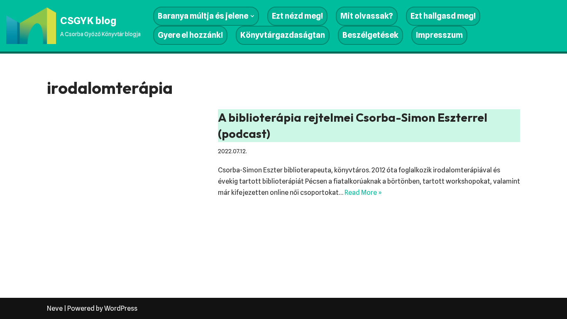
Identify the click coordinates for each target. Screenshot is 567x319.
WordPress (120, 308)
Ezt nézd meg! (297, 16)
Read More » (363, 192)
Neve (55, 308)
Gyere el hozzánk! (190, 35)
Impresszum (439, 35)
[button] (252, 16)
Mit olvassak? (366, 16)
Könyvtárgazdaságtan (282, 35)
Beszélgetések (370, 35)
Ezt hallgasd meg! (443, 16)
